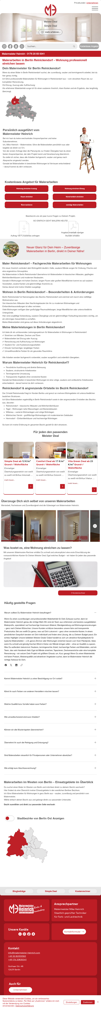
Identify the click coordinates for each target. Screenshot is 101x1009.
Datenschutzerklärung (25, 1005)
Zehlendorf (23, 885)
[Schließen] (97, 1002)
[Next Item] (95, 526)
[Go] (30, 486)
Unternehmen (92, 3)
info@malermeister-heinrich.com (24, 952)
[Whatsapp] (22, 46)
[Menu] (95, 8)
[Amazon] (16, 46)
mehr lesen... (9, 480)
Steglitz (9, 885)
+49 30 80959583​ (17, 956)
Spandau (10, 875)
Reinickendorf (13, 871)
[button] (5, 665)
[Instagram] (4, 46)
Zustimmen (87, 1002)
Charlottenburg (14, 880)
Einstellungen (71, 1002)
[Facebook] (10, 46)
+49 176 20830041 (17, 959)
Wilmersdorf (35, 880)
